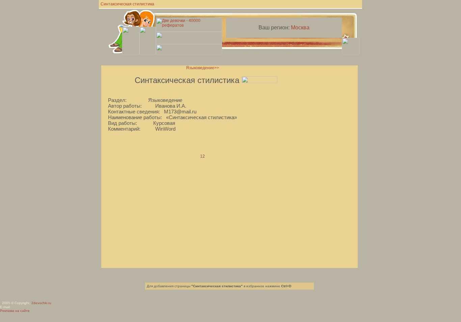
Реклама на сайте (15, 311)
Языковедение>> (202, 67)
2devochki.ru (41, 303)
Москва (300, 27)
